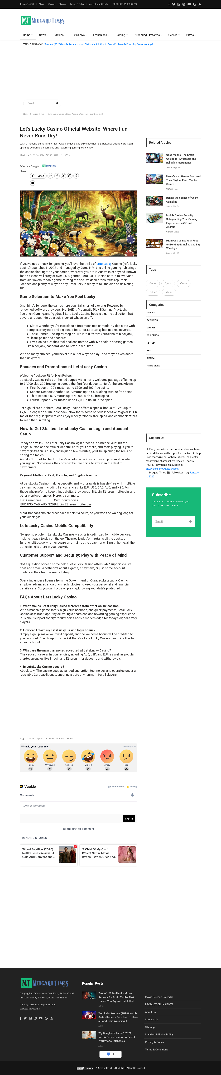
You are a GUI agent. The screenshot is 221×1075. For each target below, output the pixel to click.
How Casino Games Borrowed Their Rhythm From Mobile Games (183, 180)
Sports (40, 738)
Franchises (100, 35)
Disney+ (151, 358)
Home (26, 35)
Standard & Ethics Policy (159, 1034)
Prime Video (153, 365)
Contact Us (151, 1019)
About (41, 4)
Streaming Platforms (147, 35)
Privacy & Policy (77, 4)
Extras (190, 35)
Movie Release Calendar (98, 4)
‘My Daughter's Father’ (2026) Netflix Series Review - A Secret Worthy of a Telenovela (116, 1037)
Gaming (120, 35)
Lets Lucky (104, 264)
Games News (38, 114)
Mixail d (24, 155)
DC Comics (153, 335)
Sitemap (62, 4)
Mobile (70, 738)
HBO (149, 350)
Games (30, 738)
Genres (172, 35)
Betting (60, 738)
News (42, 35)
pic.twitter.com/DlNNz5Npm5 (162, 468)
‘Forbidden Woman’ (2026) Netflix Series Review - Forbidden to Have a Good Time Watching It (118, 1017)
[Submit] (190, 521)
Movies (59, 35)
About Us (150, 1012)
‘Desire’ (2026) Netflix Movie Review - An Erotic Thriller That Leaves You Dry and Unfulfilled (116, 997)
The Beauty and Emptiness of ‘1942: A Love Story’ (71, 48)
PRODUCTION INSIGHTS (125, 4)
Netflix (151, 343)
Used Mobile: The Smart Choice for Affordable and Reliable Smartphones (181, 158)
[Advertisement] (110, 73)
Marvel (151, 327)
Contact (51, 4)
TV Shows (78, 35)
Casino (50, 738)
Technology (171, 167)
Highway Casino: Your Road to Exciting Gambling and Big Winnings (183, 244)
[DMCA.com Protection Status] (85, 1068)
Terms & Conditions (156, 1049)
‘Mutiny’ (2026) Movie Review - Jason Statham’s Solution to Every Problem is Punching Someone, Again (99, 44)
